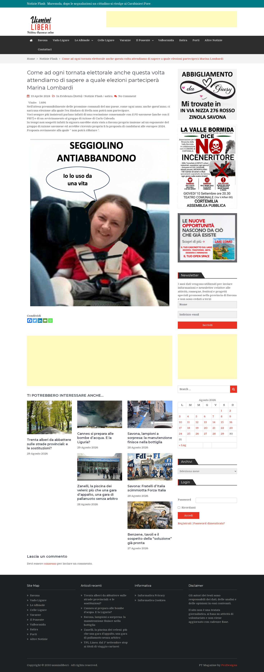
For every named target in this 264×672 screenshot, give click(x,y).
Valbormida (166, 40)
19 (197, 428)
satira (108, 96)
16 (230, 422)
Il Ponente (143, 40)
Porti (196, 40)
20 (205, 428)
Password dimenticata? (209, 523)
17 (180, 428)
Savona (42, 40)
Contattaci (45, 49)
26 (197, 433)
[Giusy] (207, 122)
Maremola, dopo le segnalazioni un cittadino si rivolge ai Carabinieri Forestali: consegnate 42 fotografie (120, 3)
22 (222, 428)
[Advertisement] (171, 19)
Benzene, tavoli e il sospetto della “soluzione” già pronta (150, 539)
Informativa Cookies (151, 600)
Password (184, 499)
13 (205, 422)
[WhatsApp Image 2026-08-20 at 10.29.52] (207, 211)
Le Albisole (82, 40)
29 (222, 433)
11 (188, 422)
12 (197, 422)
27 (205, 433)
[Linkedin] (40, 320)
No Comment (127, 96)
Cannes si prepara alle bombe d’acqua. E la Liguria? (95, 438)
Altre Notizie (213, 40)
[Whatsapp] (50, 320)
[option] (100, 4)
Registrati (185, 523)
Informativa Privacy (151, 595)
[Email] (45, 320)
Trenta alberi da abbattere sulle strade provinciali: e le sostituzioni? (49, 444)
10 (180, 422)
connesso (50, 563)
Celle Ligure (106, 40)
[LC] (207, 265)
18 (188, 428)
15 (222, 422)
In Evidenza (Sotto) (69, 96)
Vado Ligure (61, 40)
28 (214, 433)
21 (213, 428)
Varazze (125, 40)
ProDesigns (229, 665)
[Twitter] (35, 320)
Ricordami (189, 507)
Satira (183, 40)
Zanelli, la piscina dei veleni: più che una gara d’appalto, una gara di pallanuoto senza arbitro (97, 492)
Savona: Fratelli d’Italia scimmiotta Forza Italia (147, 488)
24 (180, 433)
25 (188, 433)
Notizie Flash (93, 96)
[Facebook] (29, 320)
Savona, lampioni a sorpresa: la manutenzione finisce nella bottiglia (150, 438)
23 (231, 428)
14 (213, 422)
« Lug (182, 445)
